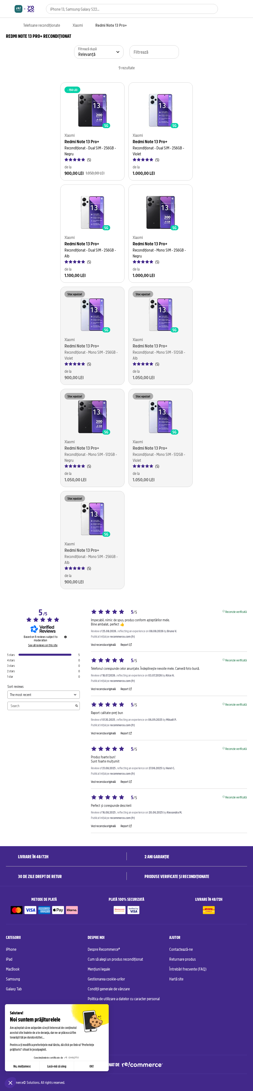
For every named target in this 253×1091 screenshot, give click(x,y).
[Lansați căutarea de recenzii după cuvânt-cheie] (77, 706)
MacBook (13, 969)
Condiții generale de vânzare (109, 988)
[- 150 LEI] (92, 110)
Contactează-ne (181, 949)
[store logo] (24, 9)
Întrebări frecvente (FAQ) (188, 969)
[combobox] (125, 9)
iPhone (11, 949)
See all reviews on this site (43, 645)
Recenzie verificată (236, 611)
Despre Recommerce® (104, 949)
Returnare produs (182, 959)
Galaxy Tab (14, 988)
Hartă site (176, 978)
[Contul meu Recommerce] (236, 9)
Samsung (13, 978)
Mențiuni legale (99, 969)
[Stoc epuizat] (92, 314)
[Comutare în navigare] (8, 9)
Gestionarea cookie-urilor (106, 978)
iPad (9, 959)
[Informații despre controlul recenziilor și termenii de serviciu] (65, 637)
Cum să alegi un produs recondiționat (115, 959)
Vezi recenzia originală (103, 644)
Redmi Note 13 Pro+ (81, 141)
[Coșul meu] (244, 9)
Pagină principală (8, 25)
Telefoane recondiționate (41, 25)
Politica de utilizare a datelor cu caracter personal (124, 998)
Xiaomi (78, 25)
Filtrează (141, 52)
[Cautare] (211, 9)
